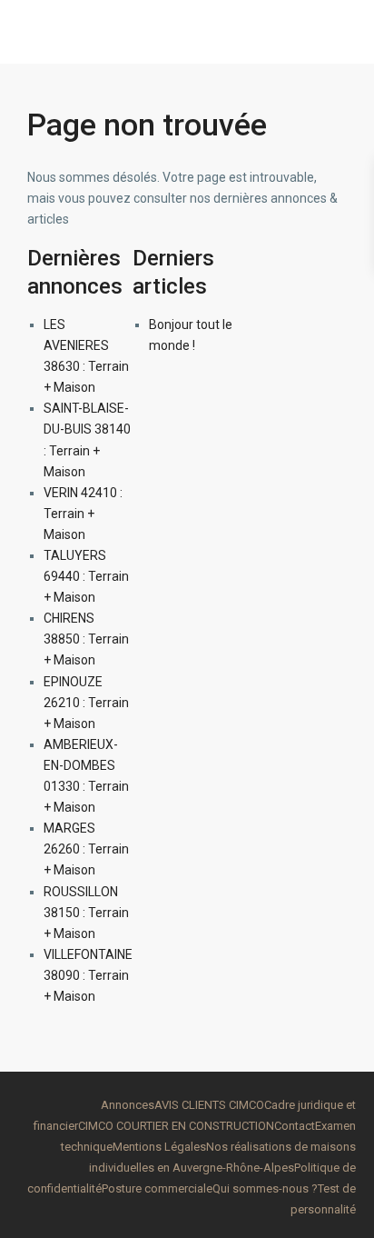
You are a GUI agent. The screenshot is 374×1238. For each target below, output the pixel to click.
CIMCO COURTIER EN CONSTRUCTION (176, 1126)
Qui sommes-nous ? (265, 1188)
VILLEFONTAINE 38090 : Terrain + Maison (88, 975)
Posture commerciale (157, 1188)
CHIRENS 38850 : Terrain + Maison (86, 639)
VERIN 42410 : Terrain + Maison (83, 513)
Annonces (127, 1105)
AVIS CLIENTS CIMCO (209, 1105)
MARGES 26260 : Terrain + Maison (86, 849)
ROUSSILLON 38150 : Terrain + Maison (86, 912)
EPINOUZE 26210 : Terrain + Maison (86, 702)
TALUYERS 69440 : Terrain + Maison (86, 576)
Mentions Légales (159, 1146)
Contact (294, 1126)
